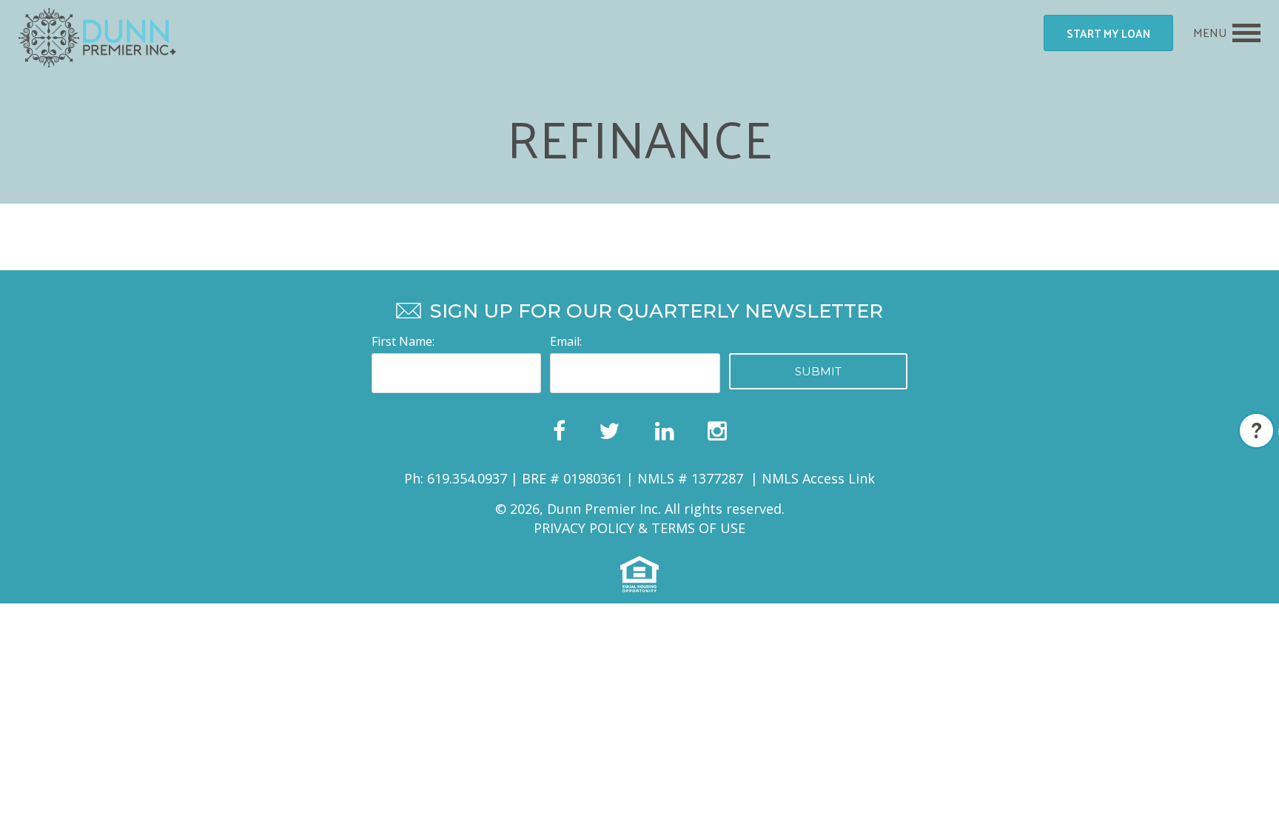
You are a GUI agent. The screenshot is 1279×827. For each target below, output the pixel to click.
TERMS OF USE (698, 528)
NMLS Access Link (818, 478)
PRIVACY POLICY (584, 528)
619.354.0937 (467, 478)
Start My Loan (1108, 33)
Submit (818, 371)
